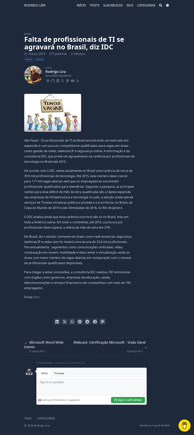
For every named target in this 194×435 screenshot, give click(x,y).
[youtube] (72, 80)
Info (37, 297)
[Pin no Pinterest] (80, 322)
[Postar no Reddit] (87, 322)
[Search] (160, 5)
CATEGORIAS (46, 418)
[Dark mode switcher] (167, 5)
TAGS (28, 418)
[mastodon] (67, 80)
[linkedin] (57, 80)
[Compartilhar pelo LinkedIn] (57, 322)
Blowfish (165, 425)
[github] (52, 80)
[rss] (77, 80)
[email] (47, 80)
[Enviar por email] (102, 322)
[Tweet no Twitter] (65, 322)
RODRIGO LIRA (34, 5)
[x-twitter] (62, 80)
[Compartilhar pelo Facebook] (95, 322)
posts (27, 33)
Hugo (155, 425)
